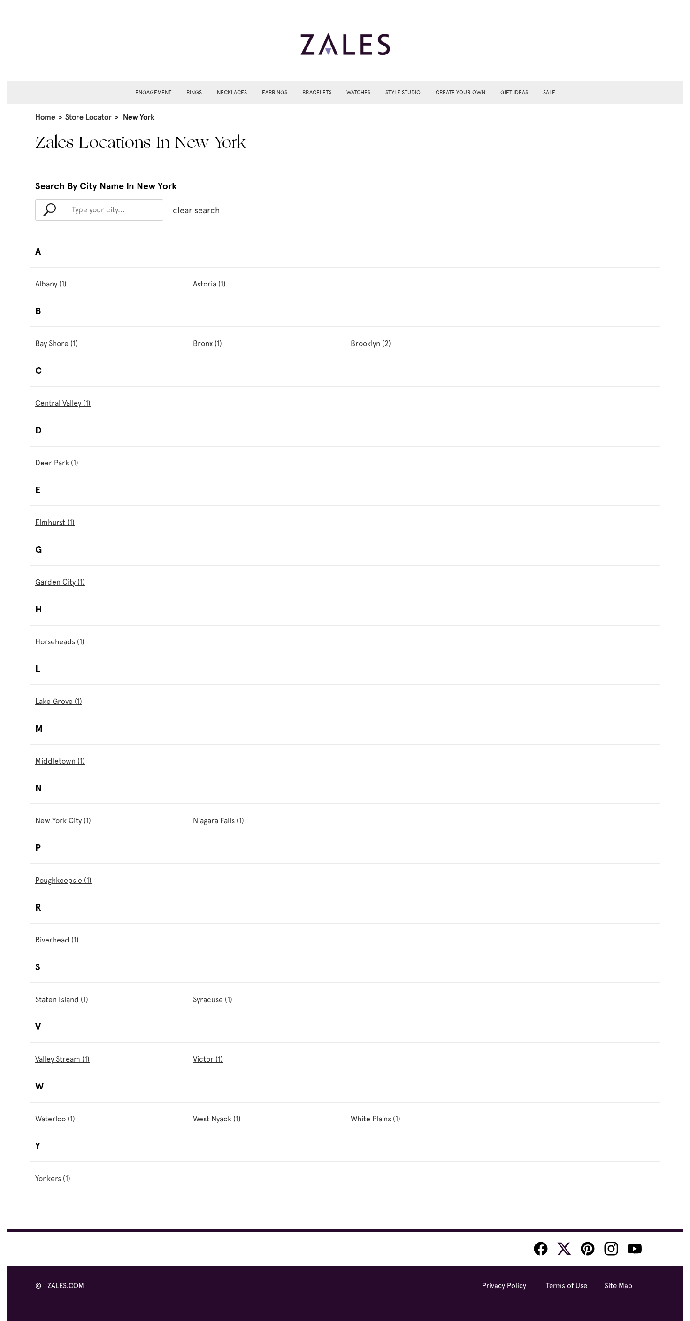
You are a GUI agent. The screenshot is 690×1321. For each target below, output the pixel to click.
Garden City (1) (60, 582)
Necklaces (232, 92)
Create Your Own (460, 92)
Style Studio (403, 92)
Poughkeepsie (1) (63, 880)
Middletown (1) (60, 761)
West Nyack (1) (217, 1118)
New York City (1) (63, 820)
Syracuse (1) (212, 999)
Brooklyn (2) (371, 343)
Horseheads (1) (59, 641)
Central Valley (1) (63, 403)
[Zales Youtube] (634, 1249)
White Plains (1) (375, 1118)
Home (45, 117)
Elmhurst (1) (55, 522)
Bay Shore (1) (56, 343)
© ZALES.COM (59, 1286)
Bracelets (316, 92)
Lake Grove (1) (58, 701)
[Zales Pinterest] (587, 1249)
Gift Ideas (514, 92)
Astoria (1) (209, 283)
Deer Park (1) (56, 462)
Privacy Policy (504, 1286)
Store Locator (88, 117)
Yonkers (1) (52, 1178)
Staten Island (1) (61, 999)
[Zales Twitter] (564, 1249)
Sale (549, 92)
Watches (358, 92)
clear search (196, 210)
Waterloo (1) (55, 1118)
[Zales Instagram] (611, 1249)
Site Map (618, 1286)
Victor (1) (208, 1059)
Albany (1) (51, 283)
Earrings (274, 92)
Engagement (153, 92)
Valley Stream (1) (62, 1059)
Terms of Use (566, 1286)
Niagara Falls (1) (218, 820)
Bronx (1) (207, 343)
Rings (194, 92)
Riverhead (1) (57, 939)
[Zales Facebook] (541, 1249)
